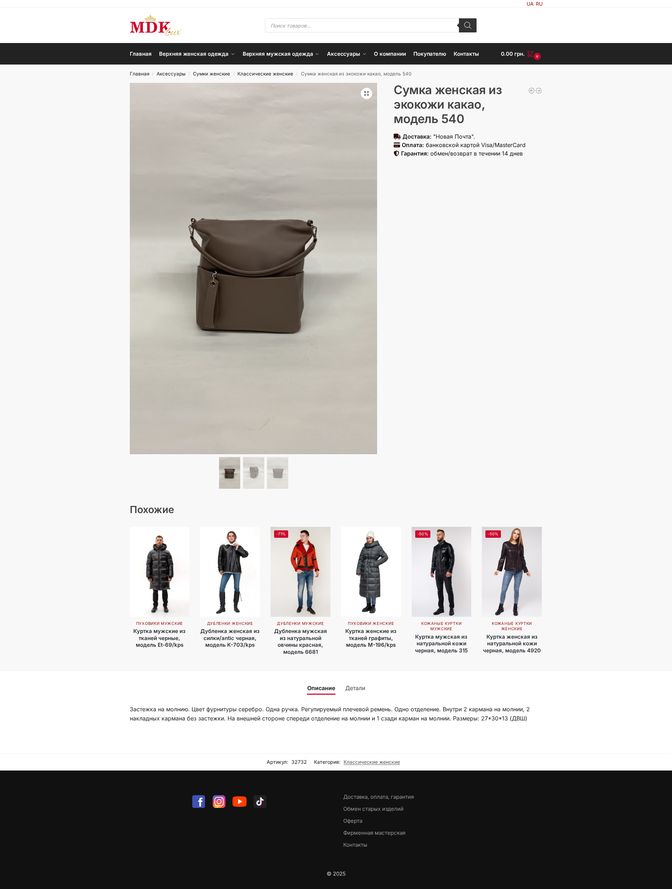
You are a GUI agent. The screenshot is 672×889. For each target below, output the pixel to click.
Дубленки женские (230, 623)
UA (530, 4)
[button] (522, 54)
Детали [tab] (355, 688)
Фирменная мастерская (374, 832)
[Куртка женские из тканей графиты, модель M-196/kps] (371, 572)
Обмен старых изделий (373, 808)
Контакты (355, 844)
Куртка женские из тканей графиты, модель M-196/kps (370, 638)
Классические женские (265, 74)
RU (539, 4)
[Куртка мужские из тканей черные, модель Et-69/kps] (160, 572)
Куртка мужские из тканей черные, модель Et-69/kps (159, 638)
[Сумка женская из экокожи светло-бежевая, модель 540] (538, 90)
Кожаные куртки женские (512, 626)
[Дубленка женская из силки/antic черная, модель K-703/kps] (230, 572)
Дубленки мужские (300, 623)
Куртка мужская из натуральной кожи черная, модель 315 (441, 643)
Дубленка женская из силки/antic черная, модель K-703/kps (230, 638)
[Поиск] (468, 25)
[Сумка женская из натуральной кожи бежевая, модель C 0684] (531, 90)
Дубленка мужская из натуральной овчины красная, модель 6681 (300, 641)
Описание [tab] (321, 688)
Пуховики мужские (159, 623)
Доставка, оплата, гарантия (378, 796)
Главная (139, 74)
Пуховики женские (371, 623)
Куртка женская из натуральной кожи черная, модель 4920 (512, 643)
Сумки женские (211, 74)
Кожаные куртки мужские (441, 626)
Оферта (352, 820)
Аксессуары (171, 74)
